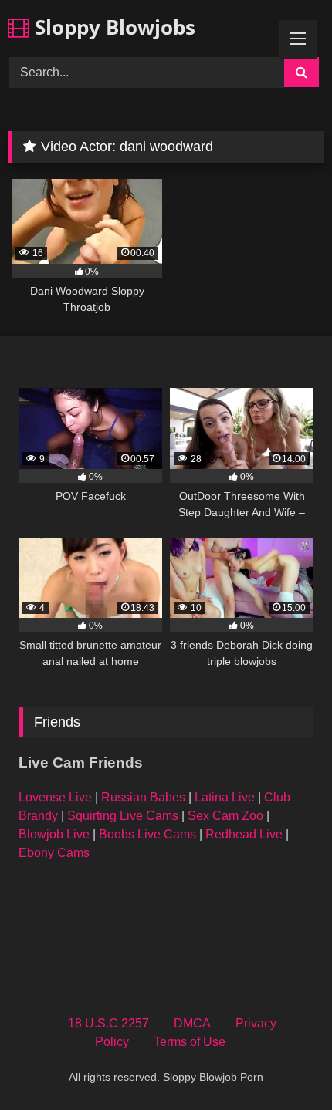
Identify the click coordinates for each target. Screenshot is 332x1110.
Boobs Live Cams (147, 834)
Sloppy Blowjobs (112, 27)
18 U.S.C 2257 (108, 1023)
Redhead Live (244, 834)
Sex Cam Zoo (225, 815)
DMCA (192, 1023)
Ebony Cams (54, 852)
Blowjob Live (54, 834)
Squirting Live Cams (122, 815)
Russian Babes (143, 797)
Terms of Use (189, 1041)
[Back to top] (284, 1064)
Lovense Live (55, 797)
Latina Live (225, 797)
